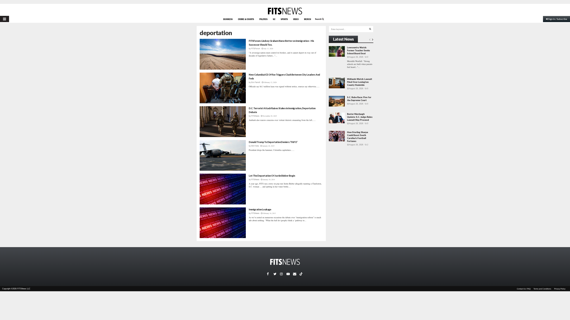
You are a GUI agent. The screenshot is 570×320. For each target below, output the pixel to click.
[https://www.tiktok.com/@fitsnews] (301, 274)
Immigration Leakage (260, 209)
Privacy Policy (559, 289)
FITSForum (255, 49)
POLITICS (263, 19)
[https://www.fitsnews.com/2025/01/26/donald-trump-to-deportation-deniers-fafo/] (223, 155)
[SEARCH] (370, 29)
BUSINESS (228, 19)
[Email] (296, 274)
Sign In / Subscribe (557, 18)
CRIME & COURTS (246, 19)
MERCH (307, 19)
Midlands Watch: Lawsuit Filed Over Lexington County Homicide (359, 82)
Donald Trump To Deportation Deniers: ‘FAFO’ (273, 142)
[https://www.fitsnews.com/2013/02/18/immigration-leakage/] (223, 222)
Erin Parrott (255, 82)
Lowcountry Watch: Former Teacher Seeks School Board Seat (358, 50)
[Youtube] (289, 274)
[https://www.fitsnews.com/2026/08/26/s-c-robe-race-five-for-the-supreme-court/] (337, 101)
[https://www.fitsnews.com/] (285, 11)
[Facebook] (270, 274)
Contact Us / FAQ (524, 289)
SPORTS (284, 19)
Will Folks (255, 146)
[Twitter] (276, 274)
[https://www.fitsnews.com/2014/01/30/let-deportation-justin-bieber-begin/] (223, 189)
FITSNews (255, 116)
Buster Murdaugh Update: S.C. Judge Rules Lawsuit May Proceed (359, 117)
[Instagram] (283, 274)
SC (274, 19)
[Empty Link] (370, 39)
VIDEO (296, 19)
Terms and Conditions (542, 289)
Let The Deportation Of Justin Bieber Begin (272, 175)
